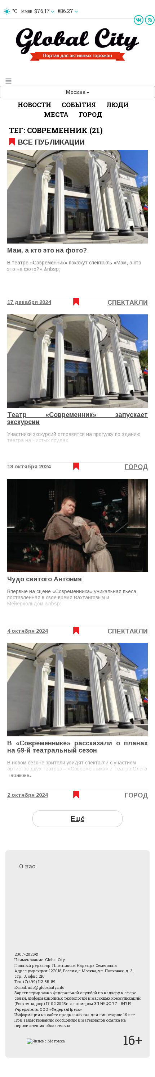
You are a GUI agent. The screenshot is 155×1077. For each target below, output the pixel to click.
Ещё (77, 818)
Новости (34, 104)
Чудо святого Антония (44, 579)
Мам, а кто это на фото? (47, 250)
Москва (76, 91)
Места (56, 114)
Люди (117, 104)
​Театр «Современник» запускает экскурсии (77, 418)
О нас (27, 866)
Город (90, 114)
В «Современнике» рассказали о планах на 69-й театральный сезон (77, 747)
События (79, 104)
